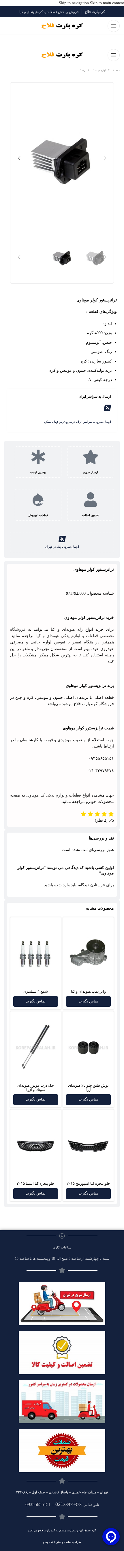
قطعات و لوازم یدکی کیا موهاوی (53, 795)
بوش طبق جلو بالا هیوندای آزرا (88, 1088)
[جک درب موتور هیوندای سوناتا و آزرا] (35, 1047)
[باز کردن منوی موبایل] (114, 26)
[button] (105, 158)
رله (83, 70)
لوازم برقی (100, 70)
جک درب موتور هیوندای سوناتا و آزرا (35, 1088)
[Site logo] (62, 26)
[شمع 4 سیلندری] (35, 953)
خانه (117, 70)
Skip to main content (107, 3)
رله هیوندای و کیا (67, 629)
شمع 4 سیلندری (35, 991)
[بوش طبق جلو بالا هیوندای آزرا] (88, 1047)
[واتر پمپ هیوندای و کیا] (88, 953)
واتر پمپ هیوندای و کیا (88, 991)
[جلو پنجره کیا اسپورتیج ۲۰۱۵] (88, 1146)
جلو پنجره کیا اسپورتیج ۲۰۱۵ (88, 1184)
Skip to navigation (74, 3)
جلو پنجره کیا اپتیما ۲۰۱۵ (36, 1184)
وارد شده (62, 885)
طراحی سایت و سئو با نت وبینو (62, 1542)
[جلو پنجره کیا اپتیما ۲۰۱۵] (35, 1146)
